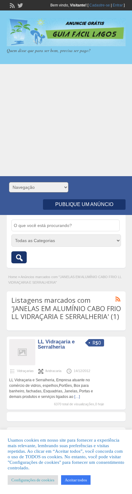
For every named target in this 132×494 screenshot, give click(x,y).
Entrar (118, 5)
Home (12, 277)
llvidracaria (53, 371)
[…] (77, 397)
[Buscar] (19, 257)
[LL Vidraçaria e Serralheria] (22, 364)
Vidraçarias (25, 371)
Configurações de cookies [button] (32, 480)
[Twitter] (19, 4)
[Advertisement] (66, 120)
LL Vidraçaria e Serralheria (56, 344)
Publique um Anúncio (84, 204)
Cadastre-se (99, 5)
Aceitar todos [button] (76, 480)
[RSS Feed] (11, 4)
